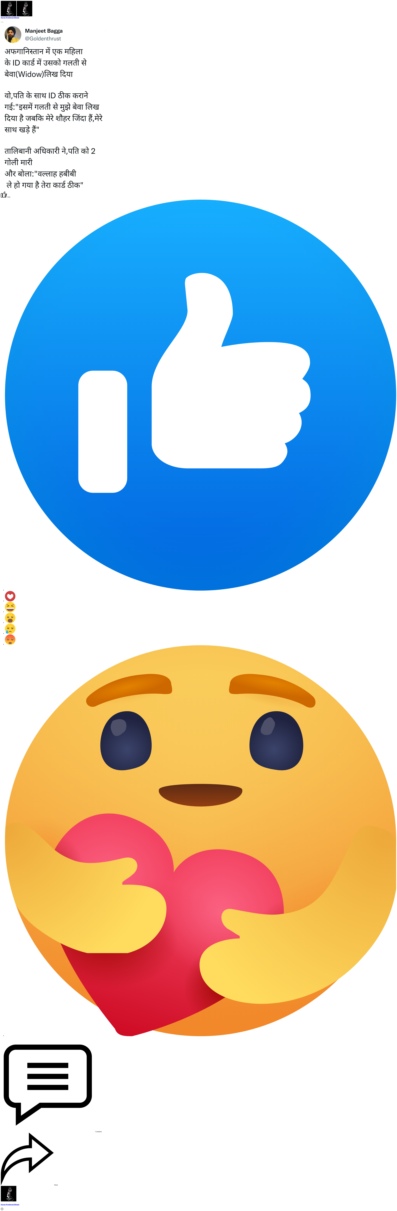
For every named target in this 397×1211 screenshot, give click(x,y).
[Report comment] (2, 1209)
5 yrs (2, 21)
